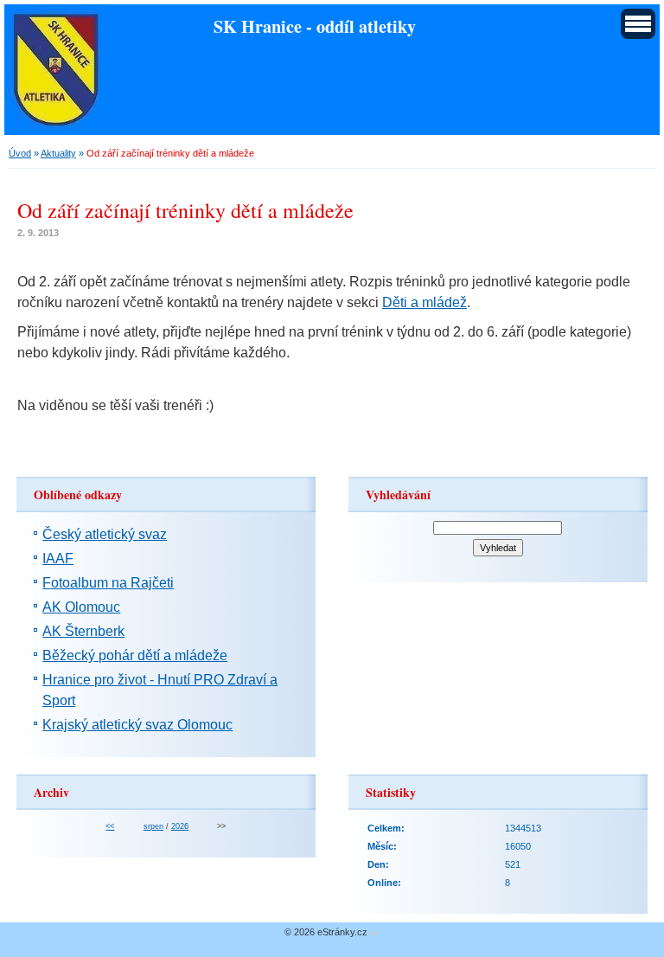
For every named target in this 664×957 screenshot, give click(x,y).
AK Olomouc (81, 607)
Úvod (20, 153)
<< (109, 826)
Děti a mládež (424, 302)
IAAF (57, 558)
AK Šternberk (83, 631)
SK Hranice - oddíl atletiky (315, 26)
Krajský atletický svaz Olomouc (137, 724)
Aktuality (58, 153)
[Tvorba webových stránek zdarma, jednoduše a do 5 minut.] (373, 933)
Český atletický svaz (104, 534)
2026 (179, 826)
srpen (153, 826)
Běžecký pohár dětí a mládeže (134, 655)
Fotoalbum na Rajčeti (108, 582)
